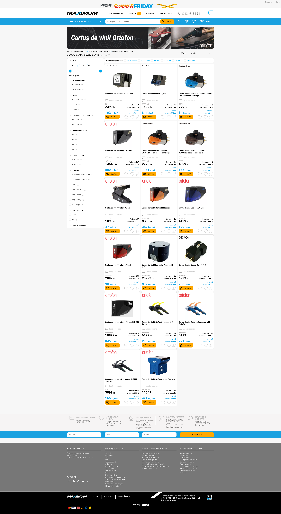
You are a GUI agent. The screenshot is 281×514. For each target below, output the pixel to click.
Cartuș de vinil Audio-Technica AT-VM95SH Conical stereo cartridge (193, 152)
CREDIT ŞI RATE (165, 14)
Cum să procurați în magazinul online (80, 457)
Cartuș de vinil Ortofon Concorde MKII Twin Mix (121, 380)
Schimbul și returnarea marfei (115, 479)
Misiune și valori (185, 457)
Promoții (108, 453)
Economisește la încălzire (151, 457)
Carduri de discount (111, 466)
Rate (106, 460)
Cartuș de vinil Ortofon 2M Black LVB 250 (122, 322)
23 (74, 144)
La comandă (78, 89)
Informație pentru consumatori (153, 464)
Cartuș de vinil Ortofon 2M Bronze (156, 208)
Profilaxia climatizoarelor (150, 462)
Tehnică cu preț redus (149, 460)
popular (193, 53)
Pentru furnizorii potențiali (188, 468)
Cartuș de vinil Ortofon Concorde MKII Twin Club (157, 323)
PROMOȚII (132, 14)
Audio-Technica (78, 99)
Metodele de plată (111, 462)
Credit (107, 457)
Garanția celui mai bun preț (114, 484)
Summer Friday (116, 14)
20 (74, 134)
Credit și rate (109, 455)
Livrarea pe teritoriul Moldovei (115, 477)
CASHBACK (191, 61)
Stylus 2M (76, 159)
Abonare (198, 435)
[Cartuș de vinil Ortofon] (140, 38)
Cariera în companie (187, 462)
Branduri (127, 496)
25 (74, 149)
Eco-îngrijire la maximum (188, 460)
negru (75, 184)
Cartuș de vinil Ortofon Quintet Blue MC (158, 379)
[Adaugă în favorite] (132, 117)
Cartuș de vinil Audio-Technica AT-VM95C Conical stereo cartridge (196, 95)
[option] (140, 6)
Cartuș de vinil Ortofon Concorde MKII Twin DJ (194, 323)
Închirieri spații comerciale (189, 466)
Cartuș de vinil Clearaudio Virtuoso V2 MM (157, 266)
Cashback (108, 464)
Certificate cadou (110, 471)
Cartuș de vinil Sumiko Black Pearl (119, 94)
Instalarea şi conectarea (150, 453)
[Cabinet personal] (179, 20)
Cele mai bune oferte (112, 486)
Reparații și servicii (148, 455)
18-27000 (76, 119)
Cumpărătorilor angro (187, 471)
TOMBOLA (179, 61)
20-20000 (76, 124)
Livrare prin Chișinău (111, 475)
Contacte (121, 496)
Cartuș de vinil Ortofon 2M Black (118, 151)
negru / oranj (77, 200)
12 (74, 220)
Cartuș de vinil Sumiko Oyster (154, 94)
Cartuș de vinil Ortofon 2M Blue (192, 208)
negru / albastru (79, 190)
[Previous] (70, 38)
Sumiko (76, 109)
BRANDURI (150, 14)
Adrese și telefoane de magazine (78, 453)
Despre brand (184, 455)
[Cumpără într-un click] (137, 117)
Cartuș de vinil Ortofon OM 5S (117, 208)
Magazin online (72, 455)
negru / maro (78, 195)
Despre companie (186, 453)
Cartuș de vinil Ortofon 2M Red (118, 265)
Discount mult (109, 482)
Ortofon (76, 104)
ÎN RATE (157, 61)
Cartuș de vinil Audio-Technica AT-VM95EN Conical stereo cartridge (156, 152)
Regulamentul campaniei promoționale (155, 466)
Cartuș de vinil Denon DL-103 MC (192, 265)
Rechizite (183, 473)
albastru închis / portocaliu (82, 174)
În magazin (77, 84)
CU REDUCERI (132, 61)
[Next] (210, 38)
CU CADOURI (145, 61)
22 (74, 139)
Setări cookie (108, 496)
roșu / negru (77, 205)
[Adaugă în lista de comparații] (126, 117)
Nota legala (95, 496)
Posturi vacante (185, 464)
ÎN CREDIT (167, 61)
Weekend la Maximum (149, 468)
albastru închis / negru (81, 179)
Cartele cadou (109, 468)
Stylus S (76, 164)
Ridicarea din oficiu (111, 473)
